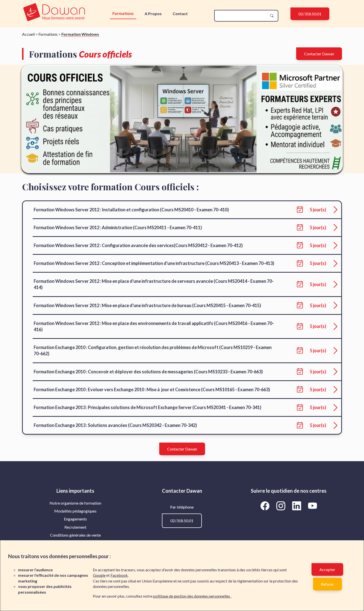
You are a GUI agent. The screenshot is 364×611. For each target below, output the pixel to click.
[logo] (54, 12)
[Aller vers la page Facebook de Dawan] (266, 505)
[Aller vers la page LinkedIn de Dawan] (297, 505)
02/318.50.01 (309, 13)
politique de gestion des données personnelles (192, 596)
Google (99, 575)
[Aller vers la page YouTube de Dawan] (312, 505)
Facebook (119, 575)
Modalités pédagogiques (75, 511)
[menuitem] (75, 503)
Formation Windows (80, 34)
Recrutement (75, 527)
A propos (153, 13)
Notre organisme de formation (75, 503)
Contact (180, 13)
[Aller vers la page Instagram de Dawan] (281, 505)
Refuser (327, 584)
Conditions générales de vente (75, 535)
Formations (123, 13)
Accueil (28, 34)
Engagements (75, 518)
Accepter (327, 569)
